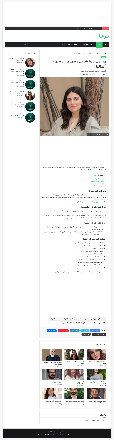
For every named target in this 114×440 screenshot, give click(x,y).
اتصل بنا (52, 434)
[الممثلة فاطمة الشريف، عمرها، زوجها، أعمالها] (52, 393)
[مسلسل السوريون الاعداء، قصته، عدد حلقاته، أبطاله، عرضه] (30, 74)
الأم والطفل (77, 44)
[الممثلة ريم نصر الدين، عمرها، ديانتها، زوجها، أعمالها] (74, 374)
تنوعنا (104, 74)
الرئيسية (106, 44)
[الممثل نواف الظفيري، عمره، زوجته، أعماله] (74, 393)
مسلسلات (92, 44)
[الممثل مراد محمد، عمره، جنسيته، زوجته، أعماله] (96, 393)
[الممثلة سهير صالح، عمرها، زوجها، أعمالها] (74, 354)
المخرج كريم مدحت (56, 382)
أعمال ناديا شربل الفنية (98, 186)
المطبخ (69, 44)
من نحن (75, 434)
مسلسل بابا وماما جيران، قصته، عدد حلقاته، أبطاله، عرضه (17, 82)
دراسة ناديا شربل (81, 319)
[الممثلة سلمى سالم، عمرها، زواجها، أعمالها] (96, 354)
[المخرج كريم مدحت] (52, 374)
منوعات (63, 44)
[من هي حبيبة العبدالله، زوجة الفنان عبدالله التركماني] (52, 355)
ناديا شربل (101, 323)
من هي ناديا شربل (100, 179)
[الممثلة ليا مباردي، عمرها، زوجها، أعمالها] (96, 374)
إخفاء (95, 175)
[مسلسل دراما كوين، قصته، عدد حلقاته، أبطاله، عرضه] (30, 118)
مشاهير (99, 44)
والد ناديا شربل (80, 323)
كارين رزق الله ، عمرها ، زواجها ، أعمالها (88, 202)
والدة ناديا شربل (66, 323)
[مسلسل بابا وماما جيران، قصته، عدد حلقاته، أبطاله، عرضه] (30, 85)
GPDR (38, 434)
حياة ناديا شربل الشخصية (98, 181)
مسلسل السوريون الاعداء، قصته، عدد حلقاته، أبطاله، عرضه (87, 28)
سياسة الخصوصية (68, 434)
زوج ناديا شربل (68, 319)
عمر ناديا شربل (55, 319)
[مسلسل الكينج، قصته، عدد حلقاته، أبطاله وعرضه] (30, 107)
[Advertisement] (57, 14)
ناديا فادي (91, 323)
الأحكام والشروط (59, 434)
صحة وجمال (85, 44)
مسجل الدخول (95, 420)
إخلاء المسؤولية (45, 434)
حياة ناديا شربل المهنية (99, 183)
